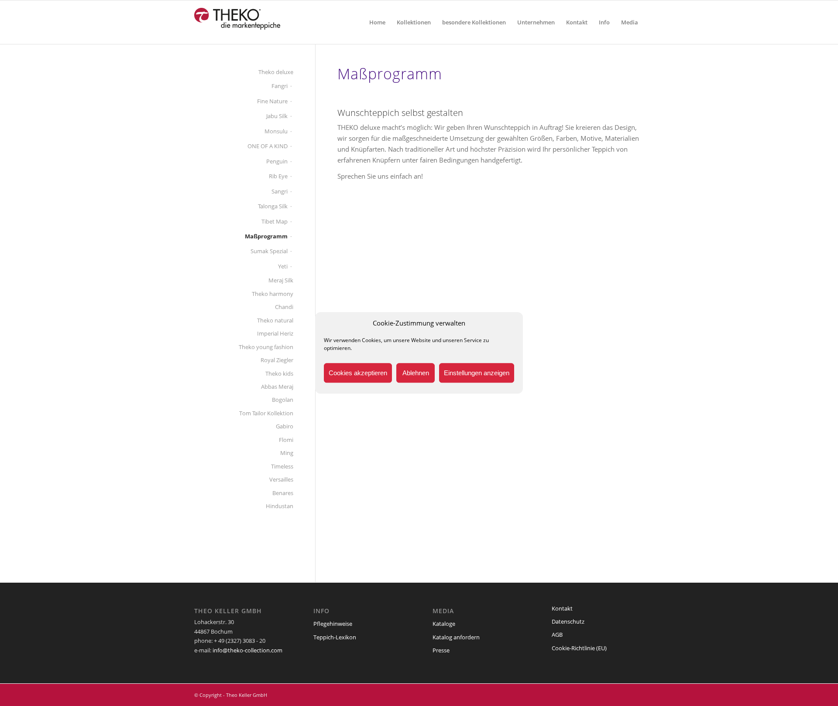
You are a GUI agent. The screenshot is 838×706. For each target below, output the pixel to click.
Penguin (277, 161)
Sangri (279, 191)
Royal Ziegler (277, 360)
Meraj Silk (280, 280)
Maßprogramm (266, 236)
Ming (286, 453)
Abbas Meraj (277, 386)
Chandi (284, 307)
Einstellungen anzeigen (476, 373)
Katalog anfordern (456, 637)
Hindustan (279, 506)
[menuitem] (377, 22)
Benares (282, 493)
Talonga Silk (273, 206)
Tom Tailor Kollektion (266, 413)
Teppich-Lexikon (334, 637)
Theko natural (275, 320)
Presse (441, 650)
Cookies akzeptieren (358, 373)
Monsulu (276, 131)
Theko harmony (272, 294)
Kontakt (562, 608)
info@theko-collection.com (247, 650)
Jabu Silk (277, 116)
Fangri (279, 86)
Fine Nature (272, 101)
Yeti (283, 266)
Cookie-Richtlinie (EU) (579, 648)
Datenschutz (568, 621)
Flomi (286, 440)
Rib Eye (278, 176)
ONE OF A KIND (267, 146)
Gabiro (284, 426)
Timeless (282, 466)
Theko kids (279, 373)
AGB (557, 634)
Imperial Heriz (275, 333)
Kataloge (444, 624)
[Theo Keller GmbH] (237, 22)
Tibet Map (274, 221)
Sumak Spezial (269, 251)
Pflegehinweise (332, 624)
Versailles (281, 479)
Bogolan (282, 400)
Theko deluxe (275, 72)
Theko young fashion (266, 347)
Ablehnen (415, 373)
